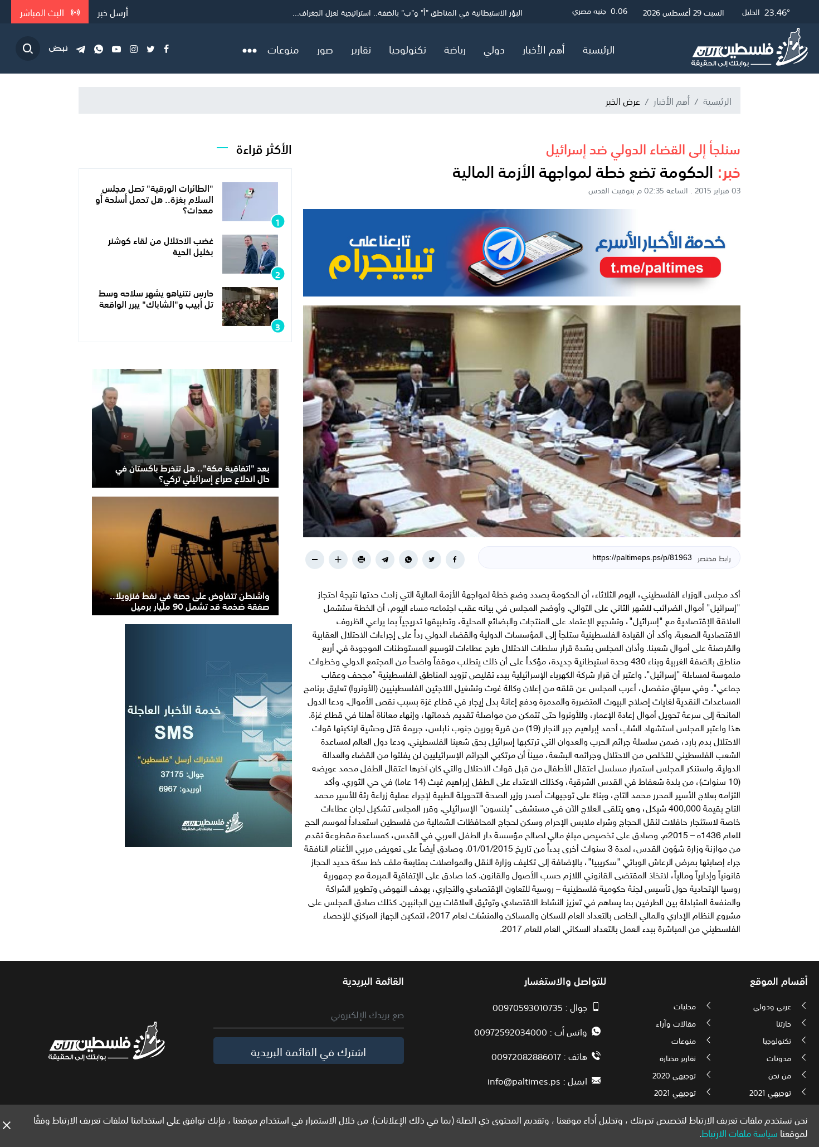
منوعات (283, 48)
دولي (494, 48)
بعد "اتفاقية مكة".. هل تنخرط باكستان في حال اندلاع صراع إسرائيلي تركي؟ (192, 472)
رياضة (455, 48)
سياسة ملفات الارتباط (739, 1132)
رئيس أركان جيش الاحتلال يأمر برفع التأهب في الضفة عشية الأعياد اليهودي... (402, 12)
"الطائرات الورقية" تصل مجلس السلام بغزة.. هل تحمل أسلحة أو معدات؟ (154, 197)
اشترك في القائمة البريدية (308, 1050)
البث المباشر (43, 12)
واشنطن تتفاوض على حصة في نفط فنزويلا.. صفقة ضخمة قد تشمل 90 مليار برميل (190, 600)
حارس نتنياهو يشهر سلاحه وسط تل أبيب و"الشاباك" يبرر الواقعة (156, 297)
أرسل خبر (113, 12)
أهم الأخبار (544, 48)
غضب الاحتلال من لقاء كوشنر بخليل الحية (160, 245)
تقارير (361, 48)
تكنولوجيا (407, 48)
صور (325, 48)
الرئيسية (599, 48)
